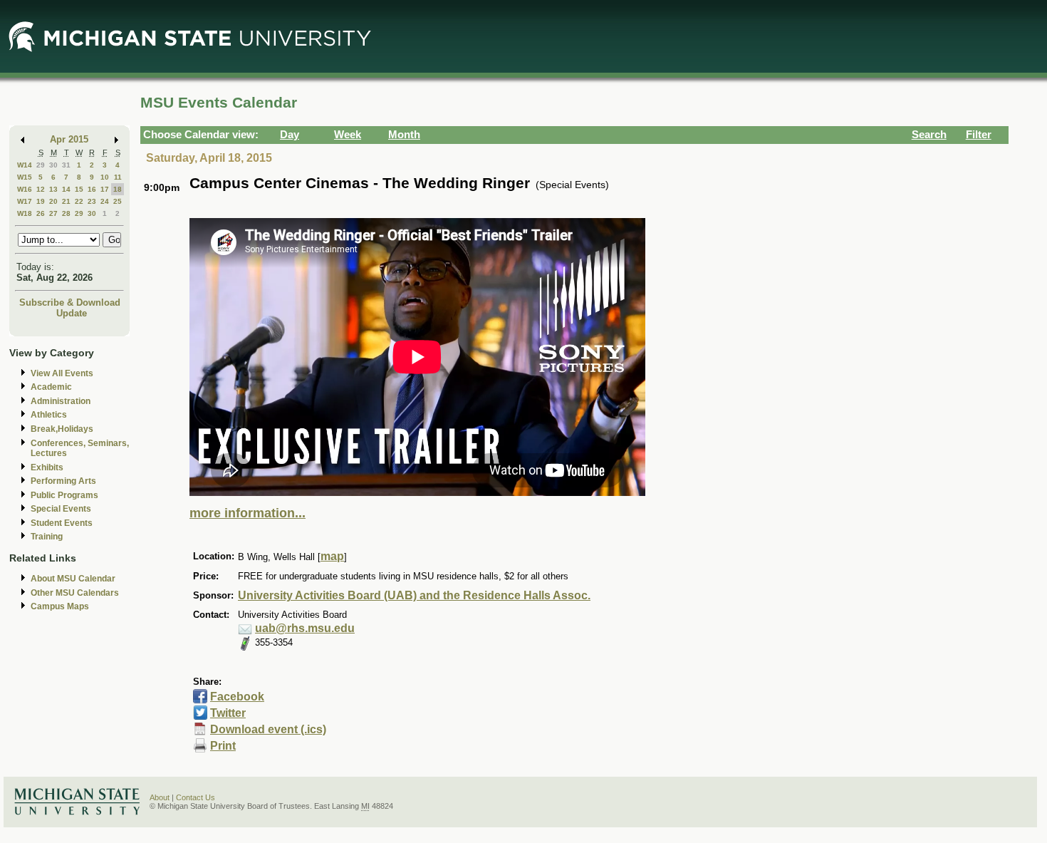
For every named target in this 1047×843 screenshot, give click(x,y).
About (160, 797)
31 (66, 165)
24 (104, 201)
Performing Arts (63, 481)
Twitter (228, 713)
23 (92, 201)
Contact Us (195, 797)
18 (117, 189)
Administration (60, 401)
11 (118, 177)
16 (92, 189)
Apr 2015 (69, 139)
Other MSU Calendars (75, 593)
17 (104, 189)
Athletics (49, 415)
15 (79, 189)
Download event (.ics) (268, 729)
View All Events (62, 373)
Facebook (237, 697)
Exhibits (47, 467)
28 (66, 213)
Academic (51, 387)
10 (104, 177)
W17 (24, 201)
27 (53, 213)
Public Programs (64, 495)
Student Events (62, 523)
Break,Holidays (62, 429)
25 (117, 201)
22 (79, 201)
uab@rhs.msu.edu (305, 628)
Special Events (61, 509)
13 (53, 189)
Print (223, 746)
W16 (24, 189)
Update (71, 313)
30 (53, 165)
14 (66, 189)
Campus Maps (60, 606)
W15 (24, 177)
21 (66, 201)
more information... (247, 513)
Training (47, 537)
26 (40, 213)
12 (40, 189)
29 (40, 165)
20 (53, 201)
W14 (24, 165)
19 (40, 201)
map (332, 556)
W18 (24, 213)
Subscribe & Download (69, 302)
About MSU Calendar (73, 579)
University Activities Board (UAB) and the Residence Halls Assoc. (414, 595)
